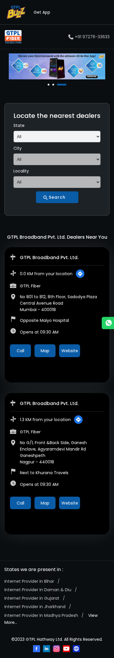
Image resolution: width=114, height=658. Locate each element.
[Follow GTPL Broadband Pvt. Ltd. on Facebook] (37, 649)
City (17, 148)
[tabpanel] (57, 66)
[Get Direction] (80, 273)
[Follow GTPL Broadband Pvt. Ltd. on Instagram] (57, 649)
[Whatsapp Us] (108, 323)
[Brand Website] (76, 649)
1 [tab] (49, 84)
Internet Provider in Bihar (29, 581)
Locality (21, 171)
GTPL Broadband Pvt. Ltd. (49, 257)
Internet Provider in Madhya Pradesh (41, 615)
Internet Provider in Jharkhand (34, 606)
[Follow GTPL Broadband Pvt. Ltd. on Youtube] (67, 649)
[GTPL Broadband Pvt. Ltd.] (13, 36)
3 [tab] (58, 84)
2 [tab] (53, 84)
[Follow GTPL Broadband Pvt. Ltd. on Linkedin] (47, 649)
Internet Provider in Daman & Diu (37, 589)
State (19, 125)
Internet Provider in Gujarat (31, 598)
